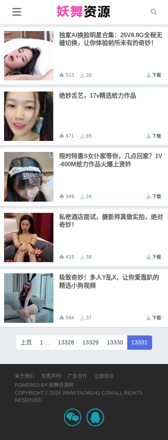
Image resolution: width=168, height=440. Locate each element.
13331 (139, 342)
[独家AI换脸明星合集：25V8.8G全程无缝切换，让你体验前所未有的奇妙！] (28, 55)
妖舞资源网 (61, 385)
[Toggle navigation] (16, 12)
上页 (26, 342)
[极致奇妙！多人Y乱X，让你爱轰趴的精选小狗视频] (28, 298)
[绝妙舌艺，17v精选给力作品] (28, 116)
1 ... (45, 342)
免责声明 (51, 376)
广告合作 (77, 376)
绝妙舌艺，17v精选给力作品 (97, 95)
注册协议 (104, 376)
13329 (90, 342)
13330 (115, 342)
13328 (66, 342)
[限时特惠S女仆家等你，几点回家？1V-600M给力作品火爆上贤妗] (28, 176)
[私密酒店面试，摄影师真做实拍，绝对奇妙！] (28, 237)
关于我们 (24, 376)
